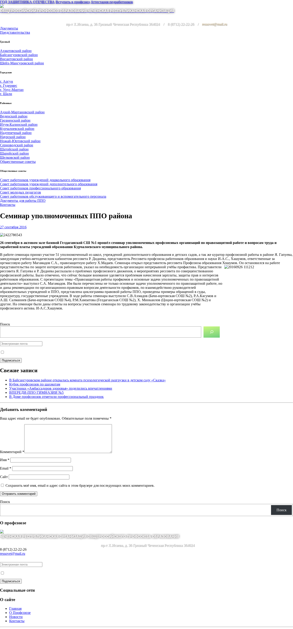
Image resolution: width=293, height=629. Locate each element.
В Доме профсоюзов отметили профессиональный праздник (56, 397)
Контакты (7, 205)
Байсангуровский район (19, 55)
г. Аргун (6, 81)
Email (5, 468)
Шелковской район (15, 157)
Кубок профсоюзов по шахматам (34, 384)
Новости (16, 617)
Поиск (5, 324)
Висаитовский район (16, 59)
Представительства (15, 32)
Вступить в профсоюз (73, 2)
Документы (9, 28)
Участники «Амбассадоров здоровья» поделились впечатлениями (60, 388)
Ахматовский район (16, 51)
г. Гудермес (8, 86)
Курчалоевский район (17, 129)
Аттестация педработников (112, 2)
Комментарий (12, 452)
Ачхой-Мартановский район (22, 112)
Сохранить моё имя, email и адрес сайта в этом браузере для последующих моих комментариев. (80, 485)
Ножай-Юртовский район (20, 141)
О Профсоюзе (20, 613)
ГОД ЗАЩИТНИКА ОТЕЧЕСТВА (27, 2)
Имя (4, 460)
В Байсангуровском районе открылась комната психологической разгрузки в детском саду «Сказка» (87, 380)
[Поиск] (211, 332)
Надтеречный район (16, 133)
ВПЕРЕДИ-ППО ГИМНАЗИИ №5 (36, 392)
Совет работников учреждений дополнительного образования (48, 184)
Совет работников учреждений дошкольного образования (45, 180)
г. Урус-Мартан (12, 90)
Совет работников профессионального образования (40, 188)
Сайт (4, 477)
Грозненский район (15, 120)
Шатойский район (14, 149)
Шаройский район (14, 153)
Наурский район (13, 137)
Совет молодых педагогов (20, 192)
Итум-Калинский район (19, 124)
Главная (15, 608)
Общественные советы (18, 162)
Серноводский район (16, 145)
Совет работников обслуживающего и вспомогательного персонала (53, 196)
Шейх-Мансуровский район (22, 63)
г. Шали (6, 94)
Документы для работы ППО (23, 200)
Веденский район (13, 116)
